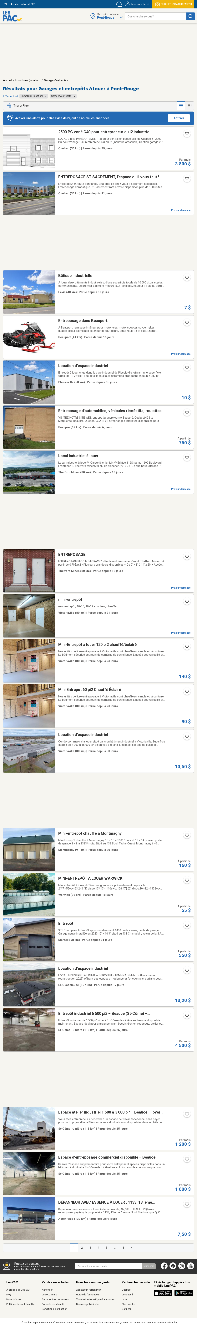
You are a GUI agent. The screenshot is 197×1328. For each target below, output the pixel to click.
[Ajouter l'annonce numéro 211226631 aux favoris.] (186, 180)
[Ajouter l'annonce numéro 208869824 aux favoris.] (186, 459)
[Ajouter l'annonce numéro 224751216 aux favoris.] (186, 1160)
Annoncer (47, 1289)
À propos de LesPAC (17, 1289)
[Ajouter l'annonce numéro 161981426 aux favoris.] (186, 926)
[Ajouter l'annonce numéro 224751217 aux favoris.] (186, 1115)
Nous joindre (13, 1299)
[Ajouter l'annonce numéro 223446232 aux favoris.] (186, 135)
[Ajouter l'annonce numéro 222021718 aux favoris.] (186, 278)
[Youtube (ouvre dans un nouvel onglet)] (191, 1268)
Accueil (7, 80)
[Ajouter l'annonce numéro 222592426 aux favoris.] (186, 369)
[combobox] (155, 16)
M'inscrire (149, 1266)
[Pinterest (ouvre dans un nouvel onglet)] (173, 1268)
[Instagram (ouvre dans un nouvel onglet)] (181, 1268)
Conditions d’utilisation (54, 1308)
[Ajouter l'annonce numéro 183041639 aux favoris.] (186, 836)
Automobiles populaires (55, 1299)
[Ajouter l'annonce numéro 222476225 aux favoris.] (186, 1016)
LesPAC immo (49, 1294)
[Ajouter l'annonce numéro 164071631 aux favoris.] (186, 557)
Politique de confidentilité (20, 1304)
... (115, 1247)
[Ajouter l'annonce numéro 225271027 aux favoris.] (186, 971)
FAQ (8, 1294)
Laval (125, 1299)
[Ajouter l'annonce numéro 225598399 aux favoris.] (186, 1205)
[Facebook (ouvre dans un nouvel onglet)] (164, 1268)
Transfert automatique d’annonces (95, 1299)
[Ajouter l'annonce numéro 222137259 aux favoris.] (186, 738)
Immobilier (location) (27, 80)
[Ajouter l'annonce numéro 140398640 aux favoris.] (186, 692)
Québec (126, 1289)
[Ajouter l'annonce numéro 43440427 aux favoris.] (186, 414)
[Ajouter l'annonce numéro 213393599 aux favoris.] (186, 324)
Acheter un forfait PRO (88, 1289)
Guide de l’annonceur (88, 1294)
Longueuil (127, 1294)
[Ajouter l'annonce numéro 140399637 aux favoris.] (186, 647)
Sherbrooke (128, 1304)
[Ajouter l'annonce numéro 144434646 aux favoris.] (186, 602)
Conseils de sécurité (53, 1304)
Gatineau (127, 1308)
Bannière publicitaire (87, 1304)
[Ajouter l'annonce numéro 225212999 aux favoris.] (186, 881)
